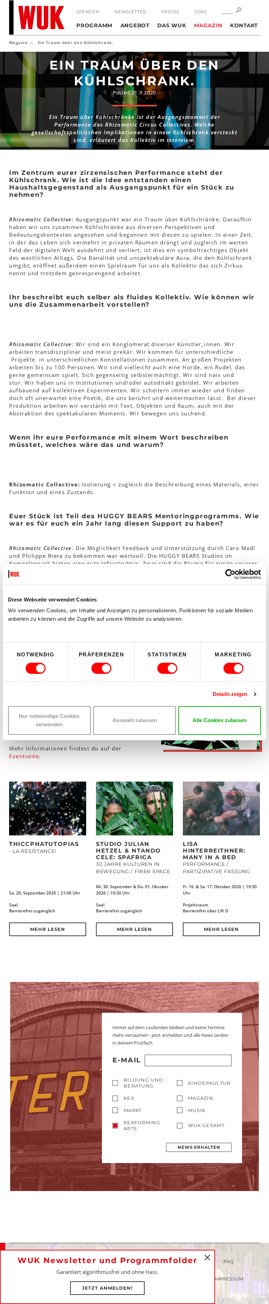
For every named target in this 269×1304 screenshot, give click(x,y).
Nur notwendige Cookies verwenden (49, 720)
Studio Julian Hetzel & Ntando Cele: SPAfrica (128, 850)
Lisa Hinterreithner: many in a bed (214, 850)
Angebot (135, 25)
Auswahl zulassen (134, 720)
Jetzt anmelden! (107, 1288)
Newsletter (130, 11)
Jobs (200, 11)
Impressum (228, 1279)
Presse (170, 11)
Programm (94, 25)
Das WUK (171, 25)
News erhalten (199, 1147)
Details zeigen (230, 694)
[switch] (101, 668)
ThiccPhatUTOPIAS (44, 844)
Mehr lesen (47, 929)
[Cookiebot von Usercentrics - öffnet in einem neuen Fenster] (230, 574)
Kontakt (244, 25)
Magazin (208, 25)
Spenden (87, 11)
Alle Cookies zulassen (220, 720)
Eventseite (24, 756)
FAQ (228, 1261)
